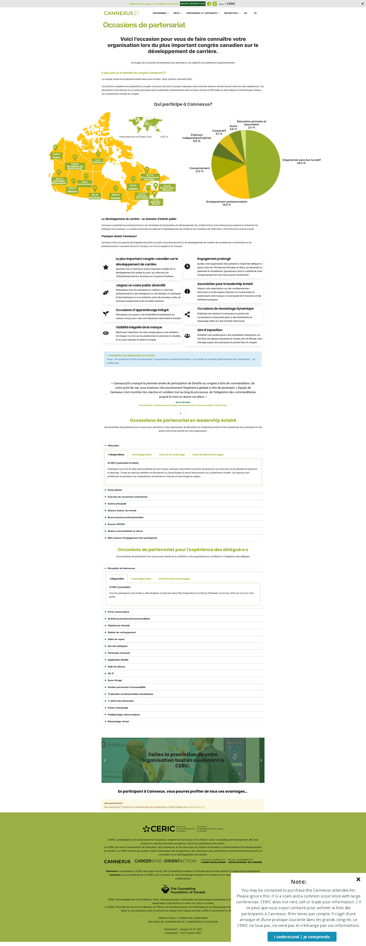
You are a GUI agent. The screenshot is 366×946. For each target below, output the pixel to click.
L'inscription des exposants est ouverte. (131, 355)
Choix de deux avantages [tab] (207, 454)
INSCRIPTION (230, 13)
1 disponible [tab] (117, 578)
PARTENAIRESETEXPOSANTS (202, 13)
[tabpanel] (183, 472)
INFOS (176, 13)
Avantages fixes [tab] (142, 454)
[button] (183, 3)
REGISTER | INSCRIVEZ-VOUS (192, 3)
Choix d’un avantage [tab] (172, 454)
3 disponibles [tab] (116, 454)
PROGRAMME (159, 13)
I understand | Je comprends (302, 936)
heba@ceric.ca (196, 807)
